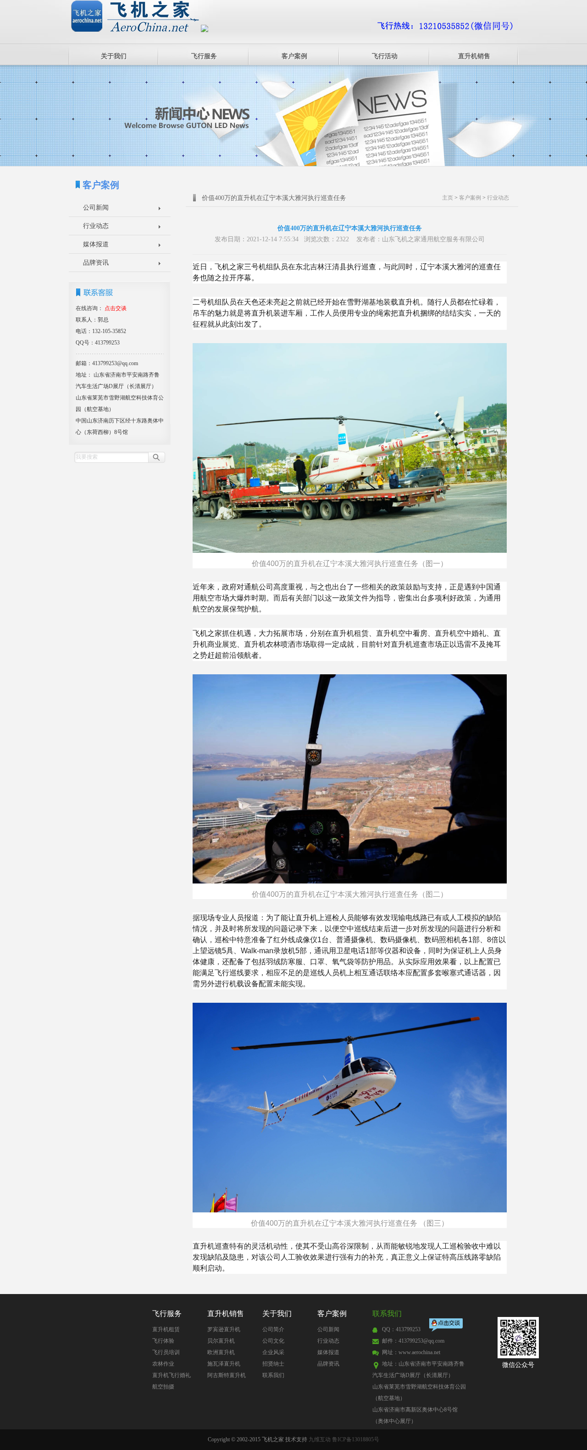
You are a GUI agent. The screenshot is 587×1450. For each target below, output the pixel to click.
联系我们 (273, 1375)
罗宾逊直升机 (223, 1329)
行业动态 (96, 225)
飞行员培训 (166, 1352)
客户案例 (294, 56)
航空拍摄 (163, 1386)
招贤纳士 (273, 1364)
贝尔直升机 (221, 1341)
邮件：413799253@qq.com (413, 1341)
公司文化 (273, 1341)
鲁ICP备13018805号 (355, 1439)
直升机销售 (474, 56)
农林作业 (163, 1364)
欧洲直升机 (221, 1352)
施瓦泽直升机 (223, 1364)
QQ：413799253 (401, 1329)
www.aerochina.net (419, 1352)
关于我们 (114, 56)
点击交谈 (446, 1325)
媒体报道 (96, 244)
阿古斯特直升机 (226, 1375)
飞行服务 (204, 56)
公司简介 (273, 1329)
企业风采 (273, 1352)
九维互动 (320, 1439)
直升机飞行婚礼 (171, 1375)
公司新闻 (96, 207)
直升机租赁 (166, 1329)
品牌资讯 (96, 262)
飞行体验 (163, 1341)
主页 (447, 197)
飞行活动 (385, 56)
